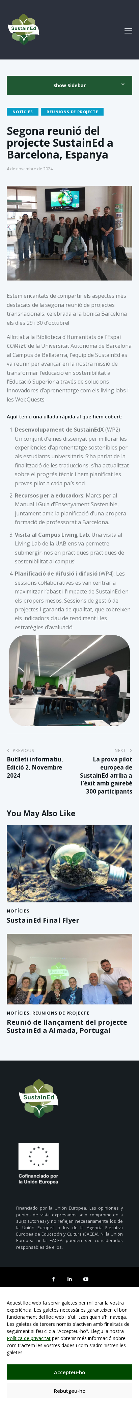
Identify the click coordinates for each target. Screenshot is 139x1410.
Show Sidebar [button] (69, 85)
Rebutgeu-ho (69, 1390)
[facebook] (53, 1278)
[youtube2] (85, 1278)
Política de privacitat (29, 1338)
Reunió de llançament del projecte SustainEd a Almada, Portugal (67, 1026)
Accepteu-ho (69, 1372)
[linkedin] (69, 1278)
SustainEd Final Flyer (43, 920)
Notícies (22, 111)
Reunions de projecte (72, 111)
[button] (128, 30)
